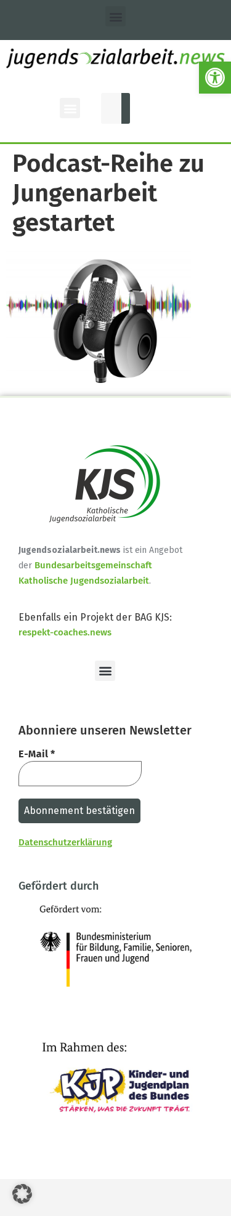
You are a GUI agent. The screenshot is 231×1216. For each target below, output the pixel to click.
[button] (215, 78)
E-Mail (36, 754)
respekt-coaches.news (64, 632)
